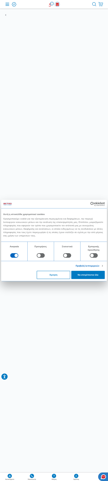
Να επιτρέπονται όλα (88, 275)
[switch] (41, 255)
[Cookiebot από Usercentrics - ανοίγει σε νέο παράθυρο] (92, 204)
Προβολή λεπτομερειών (87, 266)
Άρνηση (53, 275)
